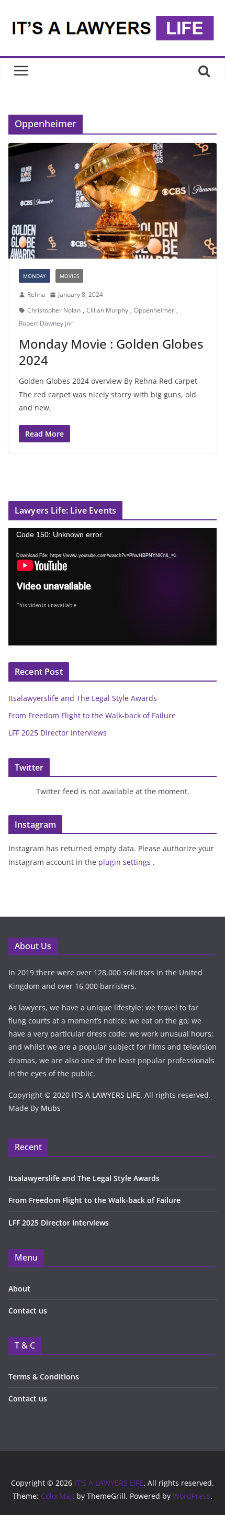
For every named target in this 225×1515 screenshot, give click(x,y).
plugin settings (125, 862)
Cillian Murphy (107, 310)
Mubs (51, 1108)
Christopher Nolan (54, 310)
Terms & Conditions (43, 1377)
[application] (112, 586)
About (19, 1289)
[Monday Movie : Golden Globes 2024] (112, 201)
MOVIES (69, 276)
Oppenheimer (154, 310)
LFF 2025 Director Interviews (57, 733)
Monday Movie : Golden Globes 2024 (111, 352)
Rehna (36, 294)
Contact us (27, 1311)
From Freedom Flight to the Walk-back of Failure (92, 715)
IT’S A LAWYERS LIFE (106, 1095)
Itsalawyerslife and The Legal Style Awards (82, 698)
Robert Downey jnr (46, 323)
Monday (34, 276)
